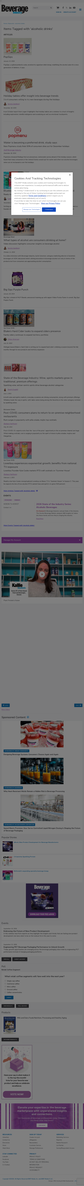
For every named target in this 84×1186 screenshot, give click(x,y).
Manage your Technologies (32, 209)
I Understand (49, 209)
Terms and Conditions (37, 196)
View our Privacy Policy (50, 203)
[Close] (70, 175)
